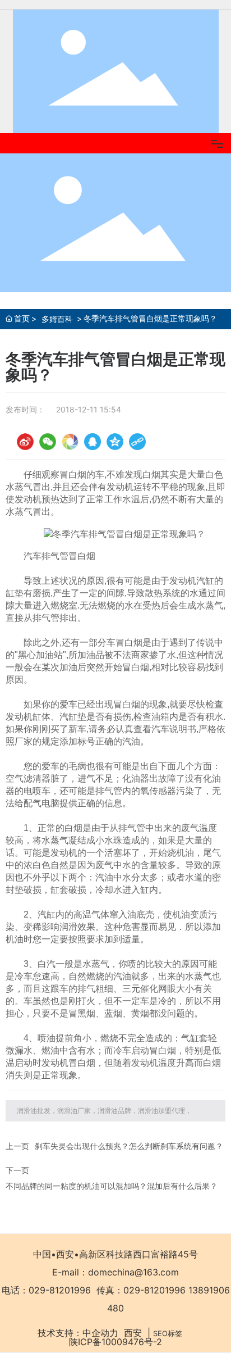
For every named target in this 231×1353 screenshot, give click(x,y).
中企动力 (100, 1332)
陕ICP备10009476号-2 (115, 1341)
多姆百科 (57, 319)
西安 (133, 1332)
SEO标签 (167, 1333)
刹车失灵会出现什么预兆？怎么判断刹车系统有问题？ (129, 1146)
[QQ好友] (92, 441)
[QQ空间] (115, 441)
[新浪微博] (25, 441)
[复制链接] (137, 441)
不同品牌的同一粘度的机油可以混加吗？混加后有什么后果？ (112, 1186)
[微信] (47, 441)
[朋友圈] (70, 441)
